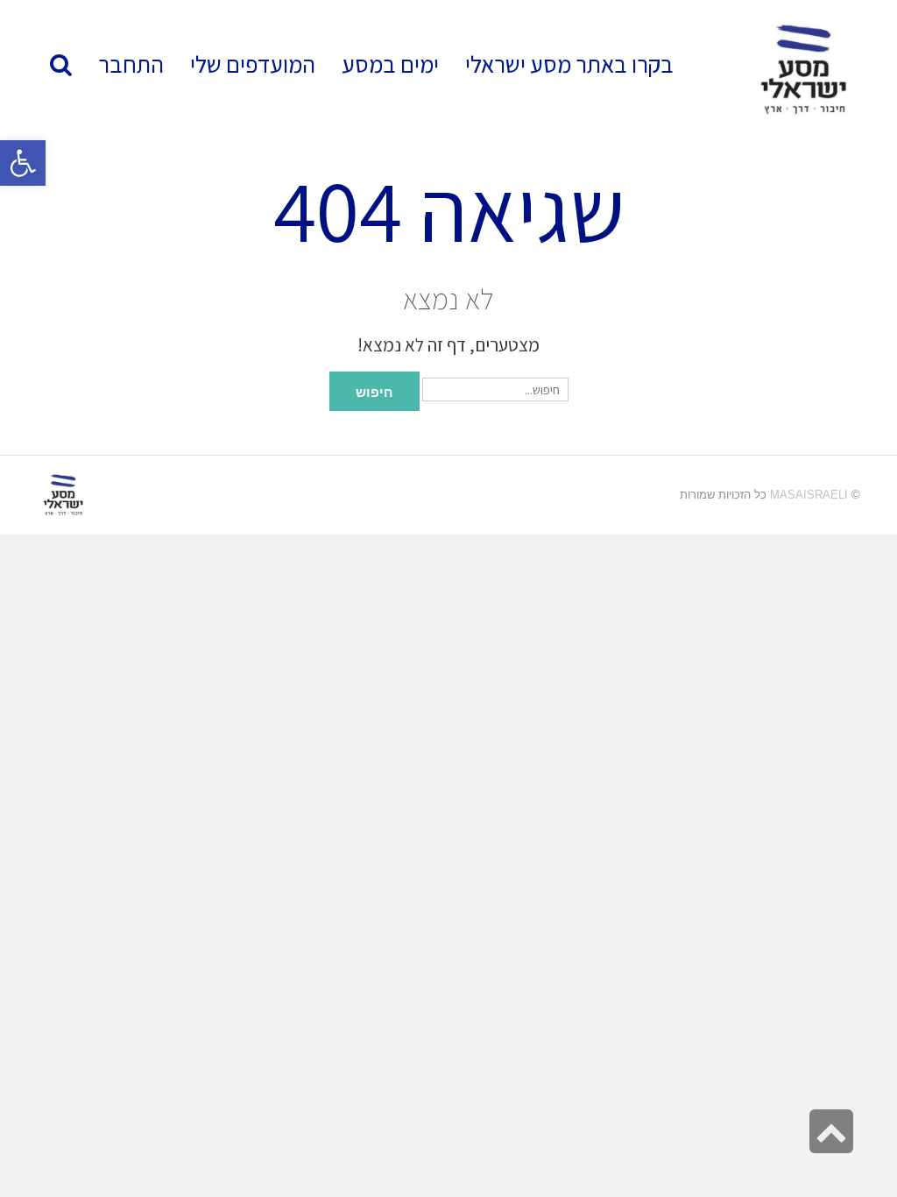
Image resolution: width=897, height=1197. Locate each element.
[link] (252, 64)
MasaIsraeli (809, 494)
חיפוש (374, 390)
